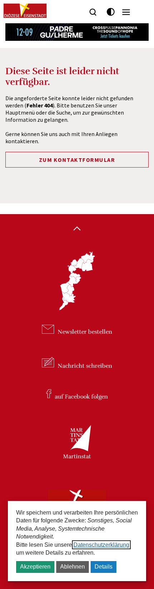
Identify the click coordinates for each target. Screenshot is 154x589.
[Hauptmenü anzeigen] (126, 12)
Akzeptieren (35, 567)
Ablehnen (72, 567)
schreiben (85, 365)
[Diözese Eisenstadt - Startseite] (25, 11)
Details (103, 567)
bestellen (85, 331)
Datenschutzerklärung (101, 545)
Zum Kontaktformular (77, 159)
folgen (81, 396)
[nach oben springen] (77, 229)
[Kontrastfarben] (111, 12)
